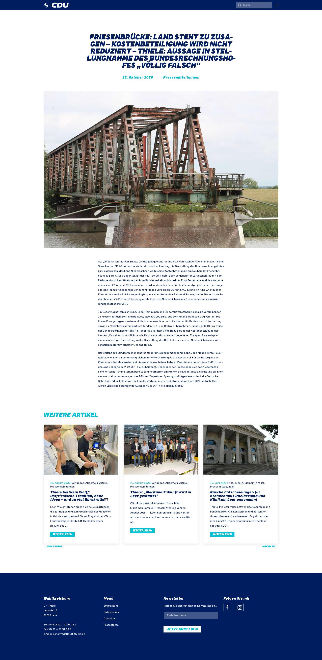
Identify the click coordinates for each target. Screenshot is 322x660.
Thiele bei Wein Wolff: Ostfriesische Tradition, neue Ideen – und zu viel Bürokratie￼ (79, 496)
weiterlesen (62, 534)
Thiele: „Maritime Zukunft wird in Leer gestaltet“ (160, 494)
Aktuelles (78, 483)
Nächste (269, 546)
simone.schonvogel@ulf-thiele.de (64, 634)
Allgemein (91, 483)
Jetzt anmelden (182, 629)
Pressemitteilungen (181, 77)
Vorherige (54, 546)
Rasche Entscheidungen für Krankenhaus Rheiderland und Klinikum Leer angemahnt (237, 496)
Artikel (103, 483)
